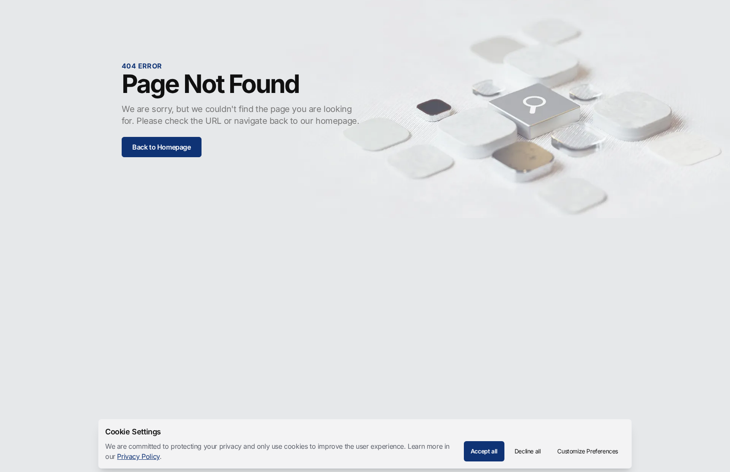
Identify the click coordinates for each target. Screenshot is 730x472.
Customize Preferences (587, 451)
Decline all (528, 451)
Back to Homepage (161, 147)
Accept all (484, 451)
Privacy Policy (138, 456)
